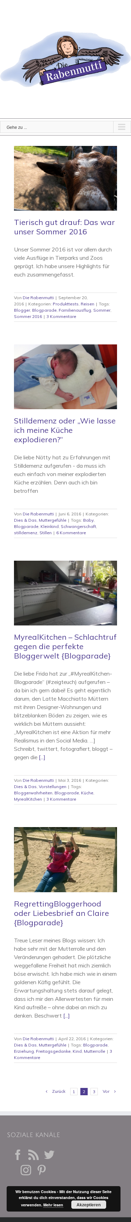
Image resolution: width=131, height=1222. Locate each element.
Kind (77, 1051)
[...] (42, 757)
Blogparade (44, 310)
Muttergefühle (52, 520)
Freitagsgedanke (53, 1051)
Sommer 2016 (28, 316)
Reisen (87, 303)
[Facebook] (18, 1155)
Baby (88, 520)
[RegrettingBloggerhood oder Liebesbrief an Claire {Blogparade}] (65, 859)
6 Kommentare (71, 532)
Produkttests (66, 303)
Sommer (101, 310)
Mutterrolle (94, 1051)
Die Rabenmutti (38, 297)
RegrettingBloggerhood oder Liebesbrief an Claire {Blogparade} (61, 913)
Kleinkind (50, 526)
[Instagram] (26, 1170)
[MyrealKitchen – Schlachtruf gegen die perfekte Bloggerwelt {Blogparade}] (65, 593)
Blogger (22, 310)
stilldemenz (25, 532)
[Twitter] (49, 1155)
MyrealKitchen (28, 799)
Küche (87, 792)
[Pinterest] (41, 1170)
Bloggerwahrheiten (33, 792)
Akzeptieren (89, 1204)
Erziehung (24, 1051)
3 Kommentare (61, 316)
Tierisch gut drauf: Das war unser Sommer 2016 (64, 226)
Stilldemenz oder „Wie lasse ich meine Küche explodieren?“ (65, 430)
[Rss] (33, 1155)
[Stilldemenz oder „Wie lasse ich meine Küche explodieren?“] (65, 376)
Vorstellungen (52, 786)
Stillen (45, 532)
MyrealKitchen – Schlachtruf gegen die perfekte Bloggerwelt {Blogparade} (65, 646)
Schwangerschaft (78, 526)
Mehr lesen (53, 1204)
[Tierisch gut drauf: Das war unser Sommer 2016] (65, 178)
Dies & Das (25, 520)
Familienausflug (75, 310)
